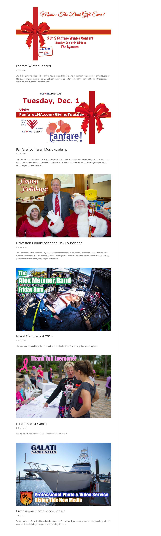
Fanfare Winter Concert (33, 66)
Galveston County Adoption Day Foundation (49, 243)
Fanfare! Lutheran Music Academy (41, 149)
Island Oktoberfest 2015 (34, 336)
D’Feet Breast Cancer (32, 423)
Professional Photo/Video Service (40, 511)
